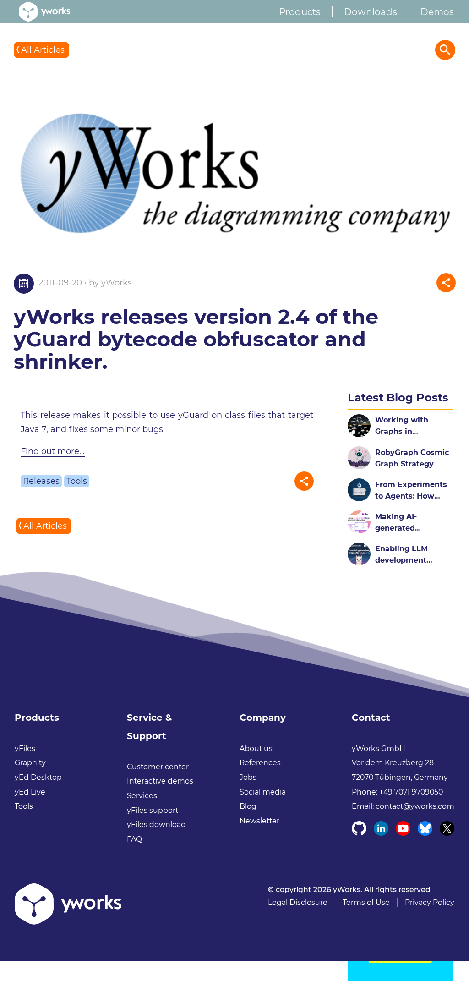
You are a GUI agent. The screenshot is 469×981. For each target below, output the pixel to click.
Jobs (248, 777)
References (260, 762)
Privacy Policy (429, 902)
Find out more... (53, 451)
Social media (263, 792)
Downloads (370, 11)
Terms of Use (366, 902)
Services (142, 795)
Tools (76, 481)
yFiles (25, 748)
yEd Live (30, 792)
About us (256, 748)
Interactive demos (160, 781)
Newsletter (259, 821)
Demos (437, 11)
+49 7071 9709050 (411, 792)
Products (300, 11)
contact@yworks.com (415, 806)
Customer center (158, 766)
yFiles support (152, 810)
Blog (248, 806)
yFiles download (156, 824)
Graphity (30, 762)
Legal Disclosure (297, 902)
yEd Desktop (38, 777)
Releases (41, 481)
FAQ (134, 839)
